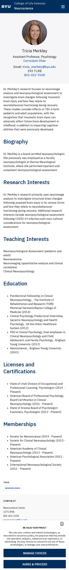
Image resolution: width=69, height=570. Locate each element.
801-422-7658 (34, 75)
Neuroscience (23, 8)
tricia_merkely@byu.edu (39, 67)
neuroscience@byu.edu (15, 519)
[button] (62, 523)
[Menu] (63, 6)
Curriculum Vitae (34, 61)
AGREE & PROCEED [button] (34, 564)
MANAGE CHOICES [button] (34, 553)
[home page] (6, 6)
